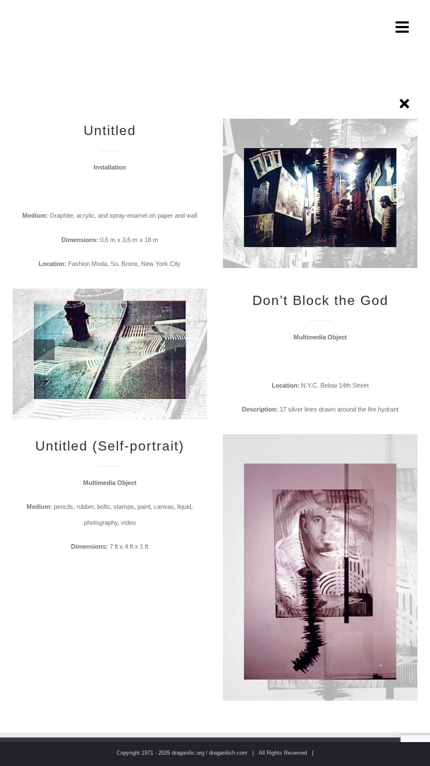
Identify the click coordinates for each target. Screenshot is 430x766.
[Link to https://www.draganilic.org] (404, 103)
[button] (44, 349)
